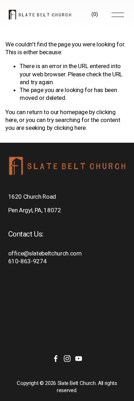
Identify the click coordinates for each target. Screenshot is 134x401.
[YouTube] (78, 358)
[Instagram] (67, 358)
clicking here (70, 127)
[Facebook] (55, 358)
